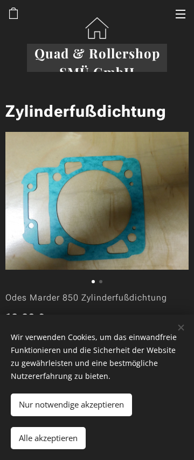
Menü (180, 13)
